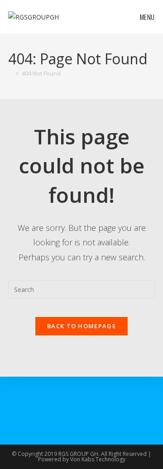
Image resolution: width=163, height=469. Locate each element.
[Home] (10, 73)
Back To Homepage (81, 326)
